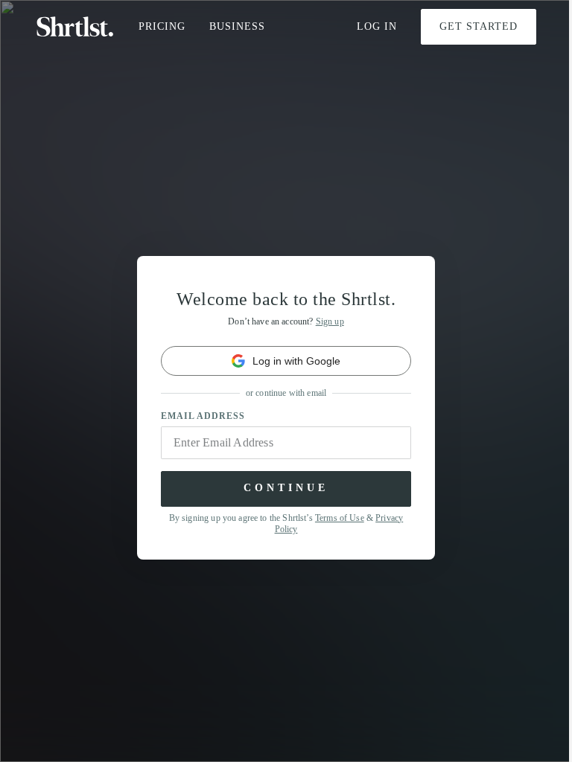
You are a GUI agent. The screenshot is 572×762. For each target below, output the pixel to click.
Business (237, 26)
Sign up (330, 321)
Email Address (203, 416)
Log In (377, 26)
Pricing (162, 26)
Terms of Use (339, 518)
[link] (286, 361)
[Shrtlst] (75, 27)
